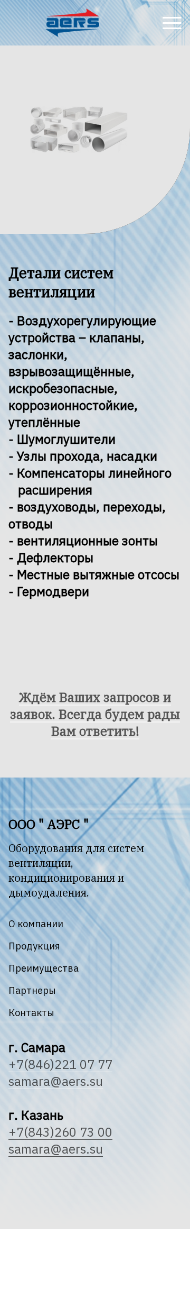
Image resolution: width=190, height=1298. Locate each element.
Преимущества (43, 968)
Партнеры (32, 990)
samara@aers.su (55, 1148)
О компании (35, 924)
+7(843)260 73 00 (60, 1131)
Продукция (34, 946)
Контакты (31, 1013)
